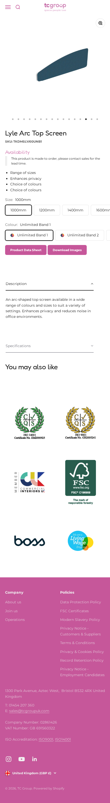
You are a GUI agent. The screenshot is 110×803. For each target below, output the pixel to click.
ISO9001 (46, 739)
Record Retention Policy (82, 660)
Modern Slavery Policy (80, 619)
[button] (50, 284)
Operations (15, 619)
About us (13, 602)
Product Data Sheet (25, 250)
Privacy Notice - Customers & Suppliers (80, 631)
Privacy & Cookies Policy (82, 651)
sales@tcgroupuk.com (29, 711)
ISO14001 (63, 739)
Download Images (67, 250)
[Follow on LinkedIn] (34, 759)
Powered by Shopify (49, 788)
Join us (11, 611)
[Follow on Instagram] (8, 759)
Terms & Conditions (77, 643)
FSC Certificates (74, 611)
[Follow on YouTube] (21, 759)
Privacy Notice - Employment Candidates (82, 672)
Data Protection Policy (80, 602)
